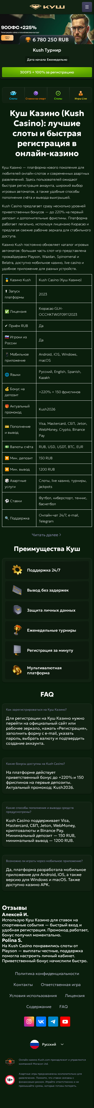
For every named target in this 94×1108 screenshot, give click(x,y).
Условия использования (33, 995)
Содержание (38, 1006)
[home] (47, 7)
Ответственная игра (61, 984)
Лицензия (75, 995)
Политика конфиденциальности (47, 973)
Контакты (23, 984)
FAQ (63, 1006)
